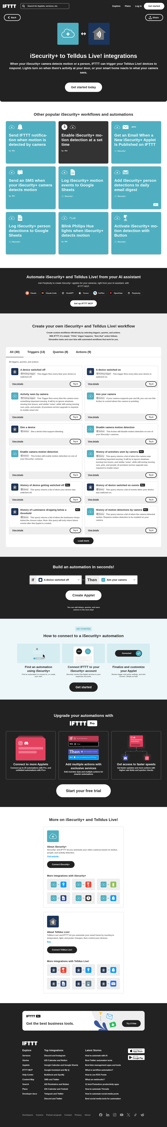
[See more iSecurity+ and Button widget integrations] (83, 884)
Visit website (53, 856)
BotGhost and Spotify (54, 1075)
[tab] (14, 352)
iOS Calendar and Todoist (56, 1089)
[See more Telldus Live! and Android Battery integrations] (83, 983)
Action (101, 398)
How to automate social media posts (102, 1094)
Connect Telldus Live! (62, 950)
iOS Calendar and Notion (55, 1060)
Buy (49, 942)
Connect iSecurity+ (61, 864)
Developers (27, 1115)
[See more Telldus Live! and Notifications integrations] (108, 970)
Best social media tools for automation (103, 1099)
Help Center (27, 1075)
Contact (68, 1115)
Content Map (28, 1079)
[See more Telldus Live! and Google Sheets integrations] (58, 983)
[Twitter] (128, 1115)
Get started (154, 6)
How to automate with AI (96, 1056)
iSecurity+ (44, 56)
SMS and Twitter (51, 1079)
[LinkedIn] (108, 1115)
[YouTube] (121, 1115)
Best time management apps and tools (103, 1065)
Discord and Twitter (53, 1099)
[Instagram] (114, 1115)
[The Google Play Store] (136, 1058)
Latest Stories (93, 1050)
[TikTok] (135, 1115)
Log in (138, 6)
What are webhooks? (95, 1079)
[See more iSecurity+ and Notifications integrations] (108, 898)
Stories (25, 1060)
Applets (26, 1065)
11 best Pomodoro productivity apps (102, 1084)
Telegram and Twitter (53, 1094)
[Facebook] (101, 1115)
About (87, 1115)
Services (26, 1056)
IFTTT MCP (27, 1070)
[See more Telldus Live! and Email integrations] (108, 983)
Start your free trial (83, 791)
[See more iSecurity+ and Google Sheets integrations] (58, 898)
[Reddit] (142, 1115)
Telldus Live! (84, 56)
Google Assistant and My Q (56, 1070)
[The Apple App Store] (136, 1051)
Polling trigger (29, 374)
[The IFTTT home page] (9, 6)
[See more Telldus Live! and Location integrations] (83, 970)
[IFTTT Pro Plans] (141, 452)
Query (101, 456)
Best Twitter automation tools (98, 1060)
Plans (128, 6)
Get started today (83, 87)
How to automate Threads (97, 1089)
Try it (75, 384)
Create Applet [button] (83, 595)
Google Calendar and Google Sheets (61, 1065)
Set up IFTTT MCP (83, 303)
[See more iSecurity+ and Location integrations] (58, 884)
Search (25, 1084)
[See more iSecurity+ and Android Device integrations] (108, 884)
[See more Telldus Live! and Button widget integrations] (58, 970)
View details (17, 384)
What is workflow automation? (99, 1070)
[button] (83, 687)
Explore (116, 6)
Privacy (78, 1115)
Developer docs (29, 1094)
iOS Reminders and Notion (56, 1084)
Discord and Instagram (54, 1056)
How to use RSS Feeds (95, 1075)
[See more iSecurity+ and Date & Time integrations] (83, 898)
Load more (83, 541)
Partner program (53, 1115)
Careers (39, 1115)
